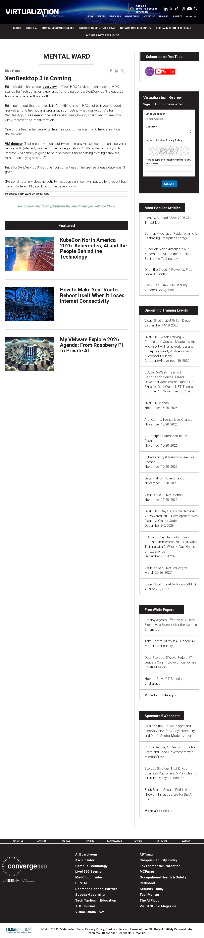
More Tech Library (159, 695)
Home (90, 16)
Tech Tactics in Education (95, 900)
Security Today (152, 889)
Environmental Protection (160, 866)
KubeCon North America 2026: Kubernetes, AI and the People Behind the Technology (93, 248)
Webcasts (115, 16)
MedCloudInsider (88, 877)
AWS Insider (84, 860)
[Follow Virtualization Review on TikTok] (177, 9)
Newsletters (132, 16)
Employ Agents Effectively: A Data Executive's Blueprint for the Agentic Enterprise (170, 624)
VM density (14, 144)
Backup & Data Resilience (102, 35)
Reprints (138, 841)
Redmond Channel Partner (96, 889)
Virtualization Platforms (173, 28)
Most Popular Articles (162, 208)
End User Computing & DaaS (97, 28)
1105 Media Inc (65, 929)
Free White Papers (159, 610)
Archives (66, 841)
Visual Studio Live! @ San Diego (167, 320)
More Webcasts (156, 811)
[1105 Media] (18, 881)
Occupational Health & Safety (163, 877)
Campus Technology (91, 866)
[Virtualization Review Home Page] (34, 13)
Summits (177, 16)
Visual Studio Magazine (158, 906)
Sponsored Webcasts (162, 716)
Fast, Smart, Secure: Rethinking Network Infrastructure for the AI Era (168, 794)
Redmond (147, 883)
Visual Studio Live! (89, 912)
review (35, 115)
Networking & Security (135, 28)
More (189, 16)
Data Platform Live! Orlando (164, 478)
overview (49, 87)
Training (163, 16)
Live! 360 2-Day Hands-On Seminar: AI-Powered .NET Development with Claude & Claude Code (171, 516)
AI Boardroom (86, 854)
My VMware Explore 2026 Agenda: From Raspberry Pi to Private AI (91, 345)
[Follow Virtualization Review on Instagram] (183, 9)
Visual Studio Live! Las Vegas (165, 568)
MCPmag (147, 871)
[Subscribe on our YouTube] (157, 75)
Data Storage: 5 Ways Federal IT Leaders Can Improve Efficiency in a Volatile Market (170, 662)
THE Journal (85, 906)
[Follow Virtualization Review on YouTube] (189, 9)
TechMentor (149, 895)
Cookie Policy (114, 929)
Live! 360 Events (88, 871)
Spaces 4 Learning (90, 895)
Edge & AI (31, 28)
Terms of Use (139, 929)
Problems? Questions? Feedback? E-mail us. (116, 933)
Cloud (17, 28)
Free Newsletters (114, 841)
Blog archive (15, 50)
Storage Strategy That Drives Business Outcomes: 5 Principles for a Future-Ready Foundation (170, 773)
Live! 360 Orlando (156, 403)
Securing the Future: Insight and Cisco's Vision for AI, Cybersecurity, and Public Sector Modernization (169, 731)
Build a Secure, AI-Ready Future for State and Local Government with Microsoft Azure (169, 752)
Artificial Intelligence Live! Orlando (168, 419)
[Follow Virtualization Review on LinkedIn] (166, 9)
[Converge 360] (24, 867)
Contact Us (18, 841)
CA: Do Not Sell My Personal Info (170, 929)
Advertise (149, 16)
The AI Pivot (149, 900)
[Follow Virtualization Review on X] (171, 9)
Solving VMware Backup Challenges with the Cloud (66, 206)
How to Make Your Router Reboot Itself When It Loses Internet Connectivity (92, 295)
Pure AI (81, 883)
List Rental (162, 841)
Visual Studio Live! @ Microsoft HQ (170, 584)
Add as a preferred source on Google (146, 9)
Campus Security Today (158, 860)
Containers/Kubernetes (58, 28)
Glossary (186, 841)
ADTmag (146, 854)
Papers (102, 16)
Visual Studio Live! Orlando (163, 495)
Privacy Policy (174, 140)
